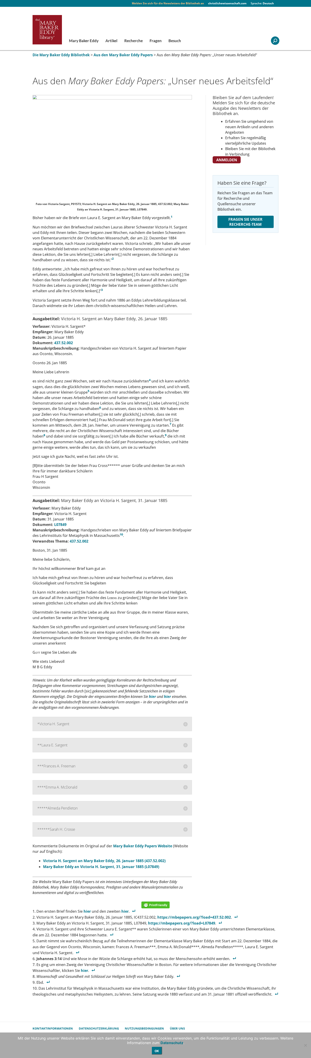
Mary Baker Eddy (84, 41)
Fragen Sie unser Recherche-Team (245, 222)
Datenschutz (172, 1042)
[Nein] (305, 1045)
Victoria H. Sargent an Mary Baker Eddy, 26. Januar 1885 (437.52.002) (104, 860)
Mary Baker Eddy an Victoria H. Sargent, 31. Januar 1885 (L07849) (101, 866)
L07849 (60, 524)
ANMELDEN (226, 159)
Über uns (177, 1028)
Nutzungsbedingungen (144, 1028)
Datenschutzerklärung (99, 1028)
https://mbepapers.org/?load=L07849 (181, 923)
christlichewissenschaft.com (227, 3)
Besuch (174, 41)
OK (157, 1051)
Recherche (133, 41)
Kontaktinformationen (53, 1028)
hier (167, 696)
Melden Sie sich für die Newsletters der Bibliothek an (168, 3)
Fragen (156, 41)
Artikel (111, 41)
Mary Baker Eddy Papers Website (143, 845)
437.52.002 (63, 342)
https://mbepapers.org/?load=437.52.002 (194, 917)
